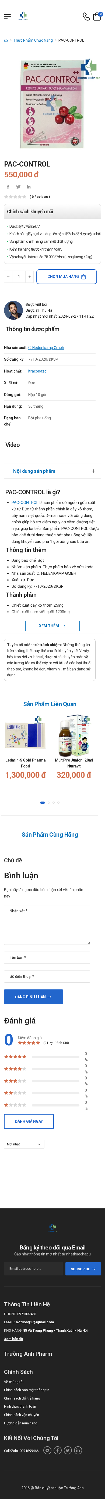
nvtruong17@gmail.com (35, 1322)
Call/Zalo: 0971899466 (21, 1451)
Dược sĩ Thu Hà (39, 310)
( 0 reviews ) (40, 197)
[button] (42, 802)
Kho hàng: (13, 1330)
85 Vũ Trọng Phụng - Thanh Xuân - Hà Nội (55, 1330)
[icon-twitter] (18, 187)
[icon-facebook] (8, 187)
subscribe (80, 1269)
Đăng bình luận (30, 997)
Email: (9, 1322)
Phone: (10, 1314)
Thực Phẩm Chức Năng (33, 40)
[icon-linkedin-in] (28, 187)
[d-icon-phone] (86, 16)
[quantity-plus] (29, 277)
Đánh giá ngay (29, 1121)
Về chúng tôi (13, 1382)
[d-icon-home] (6, 40)
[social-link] (47, 1450)
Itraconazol (37, 371)
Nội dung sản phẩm (34, 471)
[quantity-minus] (8, 277)
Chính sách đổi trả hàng (22, 1398)
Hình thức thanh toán (20, 1406)
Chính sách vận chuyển (21, 1415)
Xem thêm (49, 626)
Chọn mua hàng (63, 276)
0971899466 (26, 1314)
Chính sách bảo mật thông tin (26, 1390)
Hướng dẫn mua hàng (20, 1423)
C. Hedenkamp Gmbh (46, 347)
